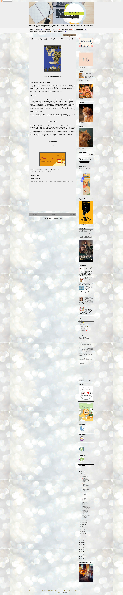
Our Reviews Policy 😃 (83, 326)
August (83, 524)
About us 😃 (81, 322)
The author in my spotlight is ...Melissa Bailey (89, 298)
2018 (82, 546)
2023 (82, 473)
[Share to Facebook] (57, 169)
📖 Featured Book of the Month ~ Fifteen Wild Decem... (85, 517)
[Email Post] (51, 169)
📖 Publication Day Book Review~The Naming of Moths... (85, 507)
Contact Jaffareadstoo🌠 (60, 31)
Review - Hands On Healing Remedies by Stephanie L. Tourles (89, 269)
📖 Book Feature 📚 (83, 330)
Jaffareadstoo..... (89, 73)
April (83, 531)
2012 (82, 556)
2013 (82, 554)
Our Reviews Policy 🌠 (80, 29)
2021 (82, 540)
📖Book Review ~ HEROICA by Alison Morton (85, 231)
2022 (82, 539)
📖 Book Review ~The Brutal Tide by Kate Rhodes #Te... (85, 492)
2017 (82, 547)
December (84, 474)
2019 (82, 544)
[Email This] (53, 169)
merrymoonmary (89, 590)
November (84, 476)
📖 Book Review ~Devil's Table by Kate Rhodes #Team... (85, 512)
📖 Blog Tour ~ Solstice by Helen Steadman (85, 503)
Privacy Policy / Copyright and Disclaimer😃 (40, 31)
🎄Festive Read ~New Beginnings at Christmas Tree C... (85, 488)
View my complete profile (84, 80)
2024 (82, 471)
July (82, 526)
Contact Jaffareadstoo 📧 (84, 324)
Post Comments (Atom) (56, 218)
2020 (82, 542)
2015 (82, 551)
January (83, 536)
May (83, 529)
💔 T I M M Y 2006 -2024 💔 (65, 29)
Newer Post (33, 214)
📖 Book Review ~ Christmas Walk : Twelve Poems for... (85, 484)
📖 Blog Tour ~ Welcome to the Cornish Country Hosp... (85, 480)
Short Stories (48, 171)
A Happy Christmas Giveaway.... (88, 307)
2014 (82, 553)
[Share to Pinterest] (58, 169)
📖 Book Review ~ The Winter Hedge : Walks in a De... (85, 500)
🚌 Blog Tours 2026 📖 (83, 328)
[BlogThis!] (54, 169)
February (84, 535)
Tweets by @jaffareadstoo (84, 168)
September (84, 522)
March (83, 533)
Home (31, 29)
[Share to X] (56, 169)
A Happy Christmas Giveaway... (88, 278)
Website (52, 146)
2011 (82, 558)
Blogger (65, 592)
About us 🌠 (39, 29)
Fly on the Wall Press (39, 171)
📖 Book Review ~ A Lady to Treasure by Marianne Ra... (85, 496)
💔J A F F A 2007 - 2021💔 (51, 29)
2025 (82, 469)
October (83, 521)
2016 (82, 549)
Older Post (72, 214)
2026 (82, 468)
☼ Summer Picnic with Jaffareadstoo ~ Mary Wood (89, 287)
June (83, 528)
